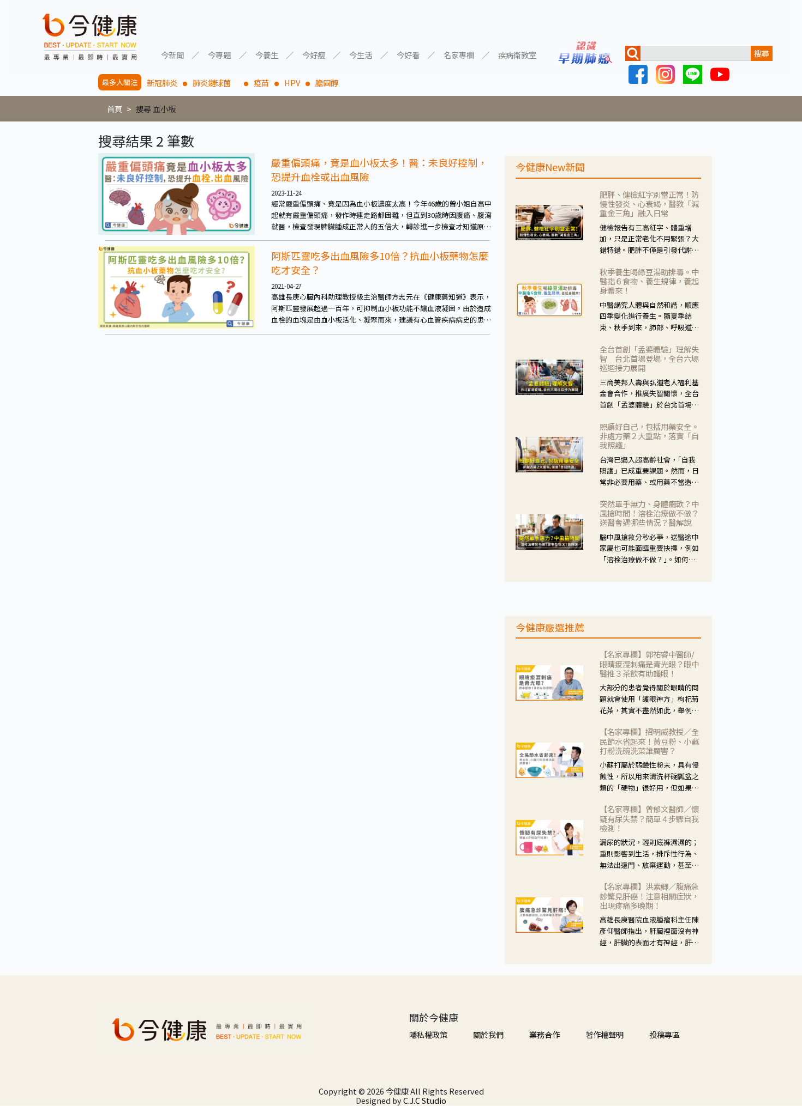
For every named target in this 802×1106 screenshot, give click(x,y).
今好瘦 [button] (313, 54)
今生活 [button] (360, 54)
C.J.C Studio (424, 1100)
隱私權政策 (428, 1034)
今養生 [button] (266, 54)
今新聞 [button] (172, 54)
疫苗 (261, 82)
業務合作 (544, 1034)
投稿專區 (664, 1034)
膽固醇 (326, 82)
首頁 (114, 108)
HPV (292, 82)
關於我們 (488, 1034)
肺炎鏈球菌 (215, 82)
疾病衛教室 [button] (517, 54)
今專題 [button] (219, 54)
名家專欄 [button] (459, 54)
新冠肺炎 (162, 82)
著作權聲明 (604, 1034)
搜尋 (761, 53)
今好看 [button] (408, 54)
